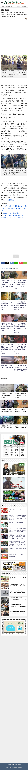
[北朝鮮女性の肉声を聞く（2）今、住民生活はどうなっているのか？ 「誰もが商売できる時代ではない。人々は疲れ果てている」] (4, 543)
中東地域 (24, 6)
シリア (2, 9)
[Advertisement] (14, 39)
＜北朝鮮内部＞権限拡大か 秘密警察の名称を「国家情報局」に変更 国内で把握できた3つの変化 (17, 536)
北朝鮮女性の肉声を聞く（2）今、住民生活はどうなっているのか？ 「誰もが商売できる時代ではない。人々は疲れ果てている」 (17, 543)
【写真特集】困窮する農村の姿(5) (17, 548)
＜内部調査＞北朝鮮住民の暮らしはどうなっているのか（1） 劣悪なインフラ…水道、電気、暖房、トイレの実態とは (17, 517)
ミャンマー (13, 6)
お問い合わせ (18, 764)
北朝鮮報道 (7, 6)
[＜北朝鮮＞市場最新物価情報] (4, 524)
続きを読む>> (11, 199)
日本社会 (2, 6)
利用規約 (9, 764)
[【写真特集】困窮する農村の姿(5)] (4, 550)
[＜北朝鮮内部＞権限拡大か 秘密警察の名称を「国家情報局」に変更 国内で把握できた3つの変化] (4, 537)
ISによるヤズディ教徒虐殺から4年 (12, 213)
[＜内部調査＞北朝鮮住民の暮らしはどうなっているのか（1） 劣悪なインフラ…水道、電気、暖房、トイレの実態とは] (4, 517)
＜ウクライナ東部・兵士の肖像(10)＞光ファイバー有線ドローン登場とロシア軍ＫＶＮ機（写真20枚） (17, 530)
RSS (13, 764)
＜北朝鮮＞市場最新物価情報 (16, 522)
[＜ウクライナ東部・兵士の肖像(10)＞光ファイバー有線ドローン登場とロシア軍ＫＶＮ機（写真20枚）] (4, 530)
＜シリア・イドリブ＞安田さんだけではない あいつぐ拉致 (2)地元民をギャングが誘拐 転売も (14, 208)
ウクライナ (19, 6)
